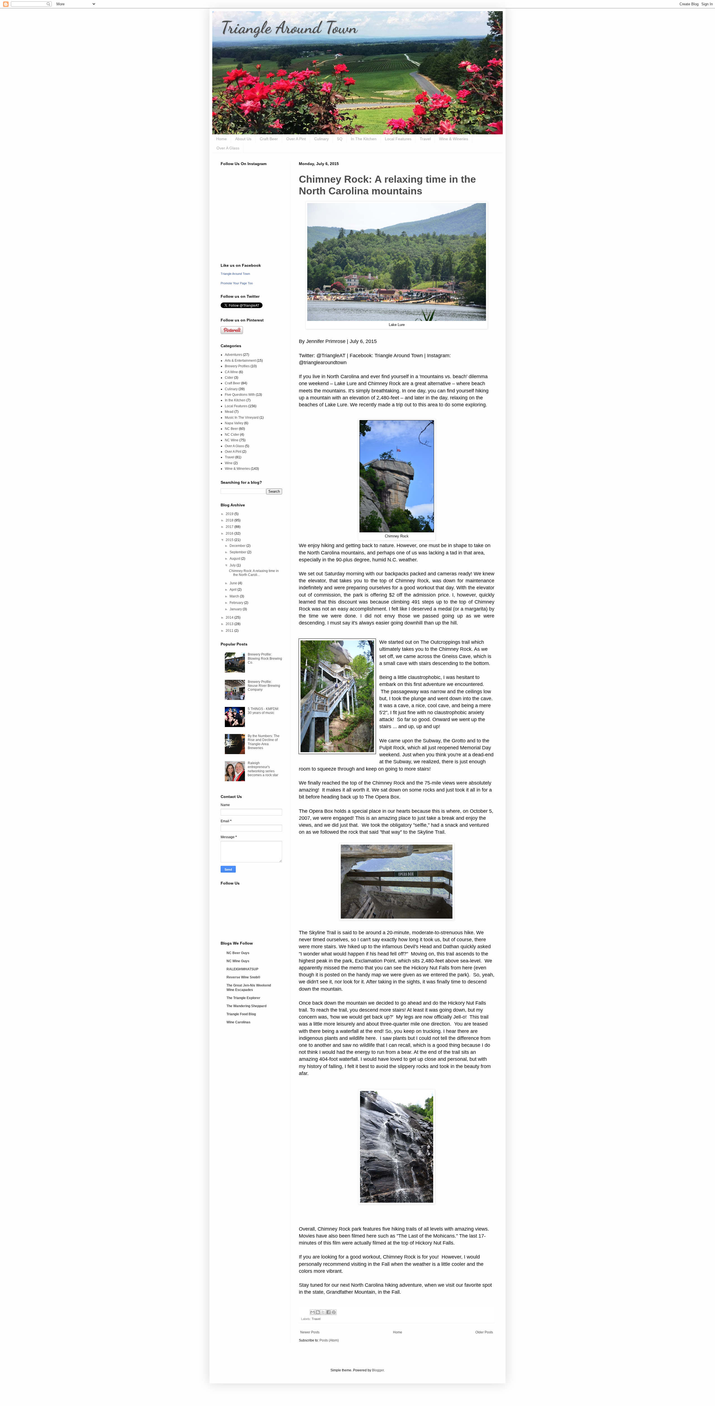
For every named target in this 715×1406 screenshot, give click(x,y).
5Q (339, 139)
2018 (230, 520)
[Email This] (312, 1312)
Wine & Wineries (453, 139)
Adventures (233, 355)
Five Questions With (240, 395)
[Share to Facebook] (328, 1312)
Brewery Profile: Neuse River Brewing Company (264, 686)
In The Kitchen (363, 139)
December (238, 546)
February (237, 603)
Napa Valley (234, 423)
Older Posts (484, 1332)
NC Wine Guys (238, 961)
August (235, 559)
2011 (230, 631)
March (235, 596)
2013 (230, 624)
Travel (425, 139)
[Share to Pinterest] (334, 1312)
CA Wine (231, 372)
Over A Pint (296, 139)
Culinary (321, 139)
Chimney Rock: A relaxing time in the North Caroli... (254, 573)
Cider (229, 378)
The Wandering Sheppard (246, 1006)
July (233, 565)
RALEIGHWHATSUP (242, 969)
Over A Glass (227, 148)
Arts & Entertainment (240, 361)
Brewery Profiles (237, 366)
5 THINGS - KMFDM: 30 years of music (263, 711)
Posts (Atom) (329, 1340)
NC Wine (232, 440)
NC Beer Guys (238, 953)
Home (221, 139)
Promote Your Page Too (237, 283)
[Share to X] (323, 1312)
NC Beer (231, 429)
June (234, 583)
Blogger (378, 1370)
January (236, 609)
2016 (230, 533)
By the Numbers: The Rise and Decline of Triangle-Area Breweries (264, 742)
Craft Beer (269, 139)
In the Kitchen (235, 400)
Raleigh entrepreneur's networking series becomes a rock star (263, 769)
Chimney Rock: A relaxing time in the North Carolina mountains (387, 185)
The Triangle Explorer (243, 998)
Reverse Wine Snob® (243, 977)
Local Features (398, 139)
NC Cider (232, 435)
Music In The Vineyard (242, 418)
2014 (230, 617)
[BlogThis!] (318, 1312)
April (233, 590)
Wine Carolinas (239, 1022)
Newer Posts (310, 1332)
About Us (243, 139)
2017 (230, 527)
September (238, 552)
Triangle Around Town (289, 27)
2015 (230, 540)
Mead (229, 412)
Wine (229, 463)
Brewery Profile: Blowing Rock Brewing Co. (265, 658)
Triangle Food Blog (241, 1014)
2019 (230, 514)
